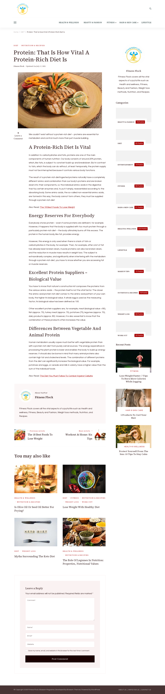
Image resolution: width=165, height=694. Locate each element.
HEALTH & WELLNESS (69, 22)
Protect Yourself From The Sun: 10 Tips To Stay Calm (133, 453)
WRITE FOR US (133, 690)
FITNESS (111, 22)
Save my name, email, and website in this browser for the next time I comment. (59, 651)
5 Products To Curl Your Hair (134, 416)
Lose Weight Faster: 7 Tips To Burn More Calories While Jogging (133, 378)
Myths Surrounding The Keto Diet (34, 556)
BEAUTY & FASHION (93, 22)
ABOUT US (122, 690)
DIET (16, 45)
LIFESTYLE (146, 22)
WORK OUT (87, 502)
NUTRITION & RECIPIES (33, 45)
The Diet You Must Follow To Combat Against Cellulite (66, 376)
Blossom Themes (74, 690)
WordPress (95, 690)
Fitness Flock (19, 66)
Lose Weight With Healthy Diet (81, 507)
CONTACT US (146, 690)
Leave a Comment (18, 137)
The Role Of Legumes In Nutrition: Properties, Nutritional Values (83, 561)
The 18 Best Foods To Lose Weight (57, 207)
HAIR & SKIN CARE (128, 22)
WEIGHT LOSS (72, 502)
